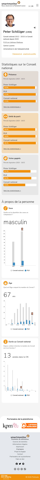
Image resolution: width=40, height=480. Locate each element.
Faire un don (20, 459)
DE (29, 6)
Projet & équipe (20, 452)
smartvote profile (29, 54)
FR (32, 6)
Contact (20, 454)
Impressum (20, 447)
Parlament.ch (17, 54)
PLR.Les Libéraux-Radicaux (13, 42)
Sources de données (20, 442)
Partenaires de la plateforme (20, 456)
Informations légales (20, 444)
